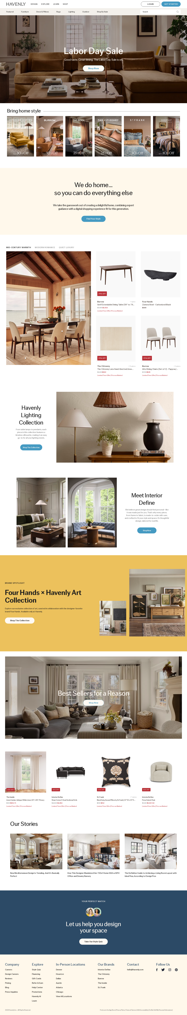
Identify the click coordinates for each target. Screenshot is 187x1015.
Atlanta (59, 987)
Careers (8, 970)
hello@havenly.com (135, 970)
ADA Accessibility (142, 1010)
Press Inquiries (11, 992)
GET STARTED (171, 4)
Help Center (37, 987)
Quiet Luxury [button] (66, 247)
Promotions (37, 992)
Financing (36, 974)
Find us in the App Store (107, 1010)
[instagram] (169, 969)
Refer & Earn (37, 983)
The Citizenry (104, 974)
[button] (20, 136)
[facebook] (157, 969)
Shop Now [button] (93, 68)
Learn (34, 1001)
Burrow (101, 978)
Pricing (8, 983)
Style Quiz (36, 970)
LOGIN (150, 4)
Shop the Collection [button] (31, 447)
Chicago (59, 992)
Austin (59, 983)
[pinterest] (176, 969)
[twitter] (163, 969)
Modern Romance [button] (45, 247)
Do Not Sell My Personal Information (160, 1010)
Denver (59, 970)
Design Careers (12, 974)
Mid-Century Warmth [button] (18, 247)
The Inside (102, 983)
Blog (7, 987)
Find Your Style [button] (94, 219)
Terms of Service (131, 1010)
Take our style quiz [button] (93, 941)
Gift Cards (36, 978)
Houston (60, 974)
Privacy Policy (120, 1010)
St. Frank (101, 987)
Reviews (8, 978)
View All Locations (64, 996)
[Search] (177, 11)
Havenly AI (36, 996)
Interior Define (104, 970)
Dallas (58, 978)
